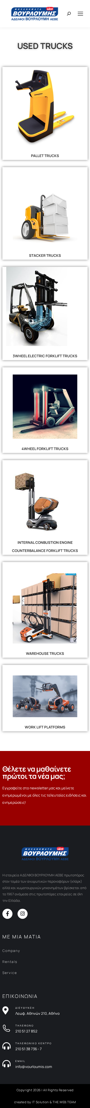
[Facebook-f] (7, 914)
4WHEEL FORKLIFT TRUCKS (45, 448)
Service (9, 972)
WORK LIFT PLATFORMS (45, 727)
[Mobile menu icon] (80, 13)
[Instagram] (23, 914)
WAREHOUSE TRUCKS (45, 653)
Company (11, 950)
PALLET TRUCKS (45, 155)
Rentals (9, 961)
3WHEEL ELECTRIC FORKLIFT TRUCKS (45, 355)
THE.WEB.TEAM (64, 1102)
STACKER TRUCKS (45, 255)
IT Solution (40, 1102)
